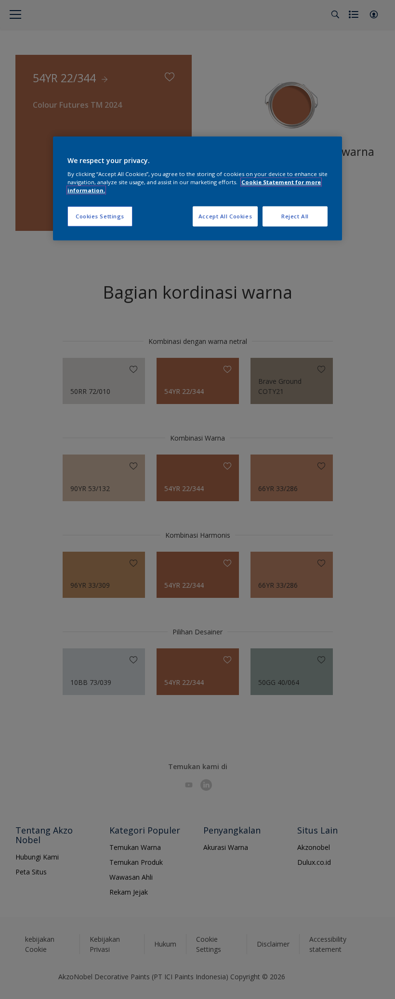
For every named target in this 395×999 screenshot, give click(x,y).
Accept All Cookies (225, 216)
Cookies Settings (100, 216)
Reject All (295, 216)
